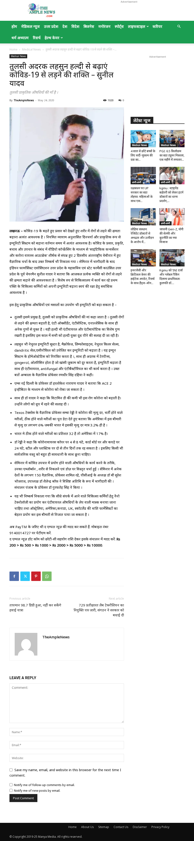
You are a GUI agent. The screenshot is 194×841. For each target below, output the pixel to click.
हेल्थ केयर (52, 37)
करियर (157, 26)
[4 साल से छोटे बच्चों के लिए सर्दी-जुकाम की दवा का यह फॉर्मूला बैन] (143, 138)
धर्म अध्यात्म (20, 37)
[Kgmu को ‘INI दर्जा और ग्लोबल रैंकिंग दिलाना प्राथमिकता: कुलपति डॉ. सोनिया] (172, 257)
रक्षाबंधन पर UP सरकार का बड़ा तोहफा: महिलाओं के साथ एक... (142, 194)
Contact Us (121, 827)
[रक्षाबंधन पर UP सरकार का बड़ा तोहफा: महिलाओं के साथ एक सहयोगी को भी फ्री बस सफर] (143, 175)
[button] (179, 26)
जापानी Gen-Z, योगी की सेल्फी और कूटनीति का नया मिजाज (171, 235)
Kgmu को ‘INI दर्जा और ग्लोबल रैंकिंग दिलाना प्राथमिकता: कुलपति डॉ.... (171, 276)
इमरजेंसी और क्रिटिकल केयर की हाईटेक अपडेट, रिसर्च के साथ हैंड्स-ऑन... (142, 276)
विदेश (75, 26)
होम (14, 26)
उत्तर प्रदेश (51, 26)
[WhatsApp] (47, 576)
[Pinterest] (36, 576)
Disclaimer (140, 827)
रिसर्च (36, 37)
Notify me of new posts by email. (37, 790)
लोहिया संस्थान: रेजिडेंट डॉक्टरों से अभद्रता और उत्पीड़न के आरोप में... (142, 235)
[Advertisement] (129, 10)
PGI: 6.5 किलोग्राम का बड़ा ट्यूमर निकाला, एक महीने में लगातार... (171, 155)
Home (13, 49)
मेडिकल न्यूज (30, 26)
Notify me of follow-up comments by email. (44, 785)
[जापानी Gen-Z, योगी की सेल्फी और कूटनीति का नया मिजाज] (172, 216)
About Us (87, 827)
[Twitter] (25, 576)
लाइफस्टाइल (136, 26)
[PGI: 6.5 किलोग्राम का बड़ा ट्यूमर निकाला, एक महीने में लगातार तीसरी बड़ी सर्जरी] (172, 138)
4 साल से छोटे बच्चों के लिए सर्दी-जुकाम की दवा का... (143, 155)
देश (64, 26)
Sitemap (103, 827)
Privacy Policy (160, 827)
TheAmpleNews (24, 100)
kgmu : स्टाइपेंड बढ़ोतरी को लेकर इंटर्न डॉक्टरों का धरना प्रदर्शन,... (171, 194)
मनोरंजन (104, 26)
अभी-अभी (136, 182)
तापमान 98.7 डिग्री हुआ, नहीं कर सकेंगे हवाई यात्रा (35, 607)
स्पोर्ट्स (119, 26)
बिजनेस (89, 26)
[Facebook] (14, 576)
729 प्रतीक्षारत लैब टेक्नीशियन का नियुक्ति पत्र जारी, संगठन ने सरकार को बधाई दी (99, 610)
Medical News (31, 49)
